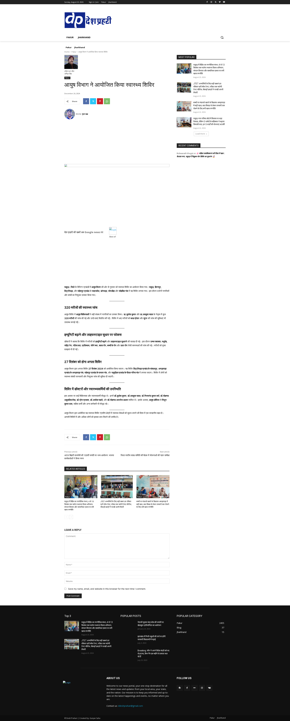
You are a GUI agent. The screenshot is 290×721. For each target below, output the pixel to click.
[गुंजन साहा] (70, 114)
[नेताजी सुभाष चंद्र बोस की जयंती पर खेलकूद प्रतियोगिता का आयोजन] (128, 626)
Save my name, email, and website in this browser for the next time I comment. (107, 588)
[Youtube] (224, 2)
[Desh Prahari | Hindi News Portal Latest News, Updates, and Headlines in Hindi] (88, 20)
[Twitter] (215, 2)
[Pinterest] (100, 101)
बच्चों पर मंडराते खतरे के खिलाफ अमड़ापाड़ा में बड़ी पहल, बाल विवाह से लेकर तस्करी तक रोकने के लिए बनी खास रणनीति (152, 504)
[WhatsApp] (107, 101)
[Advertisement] (116, 143)
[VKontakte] (209, 688)
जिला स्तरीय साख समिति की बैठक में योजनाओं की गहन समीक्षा (145, 455)
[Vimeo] (219, 2)
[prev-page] (66, 517)
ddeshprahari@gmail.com (130, 705)
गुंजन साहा (85, 114)
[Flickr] (194, 688)
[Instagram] (211, 2)
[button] (222, 37)
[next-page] (71, 517)
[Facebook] (207, 2)
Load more (200, 133)
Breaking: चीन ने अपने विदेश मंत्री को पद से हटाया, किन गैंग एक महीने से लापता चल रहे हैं (153, 653)
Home (67, 52)
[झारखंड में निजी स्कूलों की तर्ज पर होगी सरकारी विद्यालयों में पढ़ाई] (128, 640)
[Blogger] (180, 688)
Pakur (74, 52)
